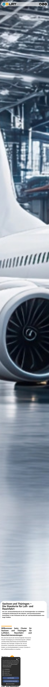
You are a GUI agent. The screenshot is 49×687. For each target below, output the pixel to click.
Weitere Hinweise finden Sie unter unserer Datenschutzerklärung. (10, 665)
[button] (3, 675)
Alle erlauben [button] (11, 678)
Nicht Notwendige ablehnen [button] (10, 681)
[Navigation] (45, 4)
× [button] (18, 658)
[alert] (10, 671)
